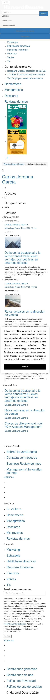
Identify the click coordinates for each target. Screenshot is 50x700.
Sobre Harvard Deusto (22, 451)
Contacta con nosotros (22, 457)
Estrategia (12, 42)
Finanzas (12, 53)
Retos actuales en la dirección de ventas (25, 313)
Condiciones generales (22, 668)
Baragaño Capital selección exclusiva (26, 70)
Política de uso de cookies (24, 686)
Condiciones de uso (20, 674)
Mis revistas (15, 532)
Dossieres (11, 95)
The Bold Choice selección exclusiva (26, 74)
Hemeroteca (7, 20)
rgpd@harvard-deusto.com (15, 623)
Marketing (13, 549)
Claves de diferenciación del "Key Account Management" (24, 425)
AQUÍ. (41, 359)
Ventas (10, 57)
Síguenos (9, 476)
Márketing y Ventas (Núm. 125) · (18, 228)
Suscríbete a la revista (25, 31)
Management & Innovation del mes (24, 471)
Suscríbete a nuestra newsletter (18, 589)
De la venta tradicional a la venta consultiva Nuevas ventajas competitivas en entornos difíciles (22, 257)
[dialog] (25, 350)
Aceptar (25, 367)
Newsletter (25, 36)
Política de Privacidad (21, 680)
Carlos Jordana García (17, 179)
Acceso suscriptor (9, 25)
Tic (8, 61)
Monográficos (14, 89)
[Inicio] (25, 7)
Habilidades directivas (18, 45)
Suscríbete (14, 509)
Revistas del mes (16, 101)
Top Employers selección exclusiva (25, 78)
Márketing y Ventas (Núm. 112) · (18, 287)
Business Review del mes (24, 463)
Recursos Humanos (17, 49)
